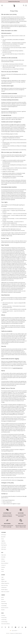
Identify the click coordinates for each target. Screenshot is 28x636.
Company (3, 615)
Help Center (3, 555)
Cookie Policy (3, 619)
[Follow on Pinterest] (12, 627)
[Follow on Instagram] (8, 627)
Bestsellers (3, 536)
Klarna (2, 569)
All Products (3, 534)
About (2, 597)
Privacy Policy (4, 617)
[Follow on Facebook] (2, 627)
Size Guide (3, 557)
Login (2, 577)
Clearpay (3, 567)
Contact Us (3, 565)
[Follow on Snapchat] (25, 627)
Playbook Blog (4, 603)
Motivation (3, 601)
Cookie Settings (4, 621)
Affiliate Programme (5, 583)
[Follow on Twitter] (5, 627)
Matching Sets (4, 545)
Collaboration (4, 587)
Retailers (3, 609)
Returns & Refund (4, 563)
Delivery (2, 559)
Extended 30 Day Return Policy (14, 1)
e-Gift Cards (3, 547)
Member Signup (4, 589)
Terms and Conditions (5, 623)
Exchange (3, 561)
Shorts (2, 538)
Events (2, 599)
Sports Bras (3, 543)
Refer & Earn (3, 549)
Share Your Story (4, 585)
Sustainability (4, 605)
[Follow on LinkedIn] (22, 627)
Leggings (3, 540)
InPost (2, 571)
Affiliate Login (4, 581)
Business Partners (4, 607)
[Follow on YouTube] (15, 627)
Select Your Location (5, 591)
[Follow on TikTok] (19, 627)
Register (2, 579)
